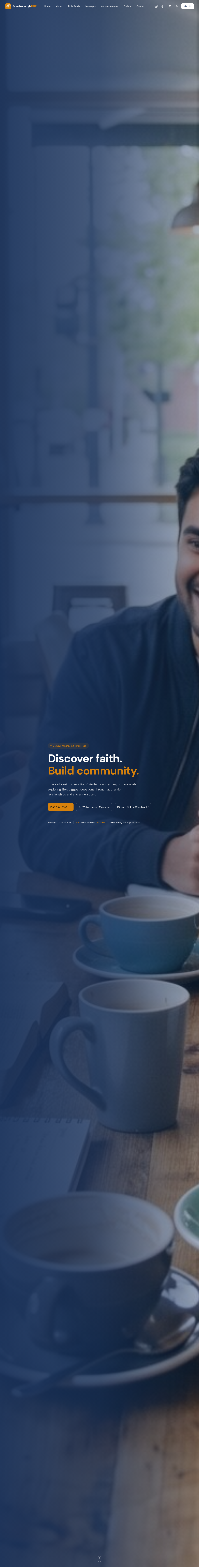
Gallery (127, 6)
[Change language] (170, 6)
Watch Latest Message (95, 807)
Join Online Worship (133, 807)
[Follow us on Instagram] (156, 6)
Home (47, 6)
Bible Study (74, 6)
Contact (141, 6)
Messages (91, 6)
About (59, 6)
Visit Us (188, 6)
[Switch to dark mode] (177, 6)
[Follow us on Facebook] (162, 6)
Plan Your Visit (58, 806)
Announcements (109, 6)
